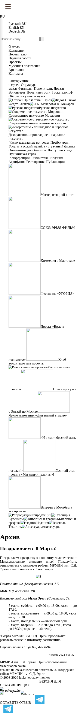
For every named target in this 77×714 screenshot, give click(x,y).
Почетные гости (38, 92)
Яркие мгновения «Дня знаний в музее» (38, 415)
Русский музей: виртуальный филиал (48, 146)
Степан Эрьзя (42, 100)
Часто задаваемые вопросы (29, 142)
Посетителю (18, 54)
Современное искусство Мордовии (34, 115)
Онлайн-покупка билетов (28, 150)
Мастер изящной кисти (57, 194)
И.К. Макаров (64, 104)
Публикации (55, 162)
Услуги (14, 146)
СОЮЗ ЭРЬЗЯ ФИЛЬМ (58, 227)
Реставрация (35, 162)
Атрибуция (17, 162)
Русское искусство (52, 108)
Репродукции (41, 515)
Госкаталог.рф (62, 92)
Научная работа (20, 58)
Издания (56, 158)
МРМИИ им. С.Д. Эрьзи (27, 673)
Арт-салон (16, 69)
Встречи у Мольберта (56, 507)
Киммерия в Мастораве (58, 260)
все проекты (35, 363)
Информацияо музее (18, 82)
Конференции (20, 158)
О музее (14, 46)
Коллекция (16, 50)
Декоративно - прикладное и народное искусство (37, 136)
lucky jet (25, 677)
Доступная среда (60, 150)
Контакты (16, 73)
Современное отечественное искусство (37, 123)
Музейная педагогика (24, 66)
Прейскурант (60, 142)
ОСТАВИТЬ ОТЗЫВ (15, 702)
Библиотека (40, 158)
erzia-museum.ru (26, 670)
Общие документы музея (27, 96)
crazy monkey (40, 677)
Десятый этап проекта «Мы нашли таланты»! (42, 472)
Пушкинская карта (22, 154)
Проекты (15, 62)
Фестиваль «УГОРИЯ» (57, 293)
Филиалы (25, 88)
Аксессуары (51, 526)
